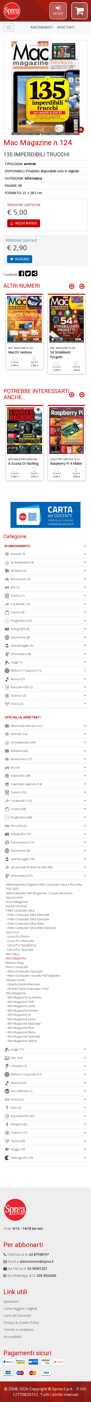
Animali (18, 554)
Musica (18, 679)
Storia (17, 704)
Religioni (19, 1124)
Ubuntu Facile (15, 980)
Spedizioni (11, 1301)
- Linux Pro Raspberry (21, 945)
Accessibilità (13, 1336)
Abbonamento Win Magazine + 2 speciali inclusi (39, 893)
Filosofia (19, 826)
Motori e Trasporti (26, 670)
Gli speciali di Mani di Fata (31, 867)
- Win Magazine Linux (21, 1019)
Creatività (20, 604)
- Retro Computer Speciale (24, 971)
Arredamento (22, 562)
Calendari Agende (26, 784)
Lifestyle (19, 1066)
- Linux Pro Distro (18, 936)
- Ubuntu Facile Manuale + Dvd (27, 988)
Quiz (16, 1107)
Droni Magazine (17, 902)
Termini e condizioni (19, 1329)
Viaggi (18, 1149)
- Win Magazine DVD (20, 1002)
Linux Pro (12, 932)
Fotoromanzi (22, 842)
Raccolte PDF (22, 687)
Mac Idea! (12, 954)
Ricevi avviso (26, 223)
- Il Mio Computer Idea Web (25, 923)
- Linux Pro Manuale (20, 941)
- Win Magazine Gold (20, 1006)
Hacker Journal (16, 906)
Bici (15, 587)
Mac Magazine (16, 958)
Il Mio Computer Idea (20, 910)
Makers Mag (14, 962)
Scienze (18, 695)
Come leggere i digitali (20, 1308)
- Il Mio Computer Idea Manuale (28, 915)
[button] (79, 13)
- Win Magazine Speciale (23, 1036)
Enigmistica (21, 620)
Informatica (33, 178)
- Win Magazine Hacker (22, 1010)
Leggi (16, 662)
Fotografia (20, 629)
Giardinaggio (22, 645)
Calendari (20, 775)
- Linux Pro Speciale (19, 949)
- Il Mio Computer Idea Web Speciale (31, 928)
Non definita (21, 1091)
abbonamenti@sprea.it (37, 1261)
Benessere (20, 579)
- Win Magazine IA (18, 1014)
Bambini (18, 570)
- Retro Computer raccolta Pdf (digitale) (33, 975)
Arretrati (65, 27)
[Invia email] (34, 274)
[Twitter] (28, 274)
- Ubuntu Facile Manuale (23, 984)
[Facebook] (21, 274)
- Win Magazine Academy (23, 997)
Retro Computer (17, 967)
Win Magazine (16, 993)
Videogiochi (22, 1157)
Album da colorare (26, 726)
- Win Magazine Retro (21, 1032)
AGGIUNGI (21, 259)
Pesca (17, 1099)
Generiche (20, 637)
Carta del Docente (17, 1315)
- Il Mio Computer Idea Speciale (27, 919)
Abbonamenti (41, 27)
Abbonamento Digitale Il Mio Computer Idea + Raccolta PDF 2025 (44, 886)
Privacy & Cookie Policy (21, 1322)
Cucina (17, 612)
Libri (16, 1058)
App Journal (14, 897)
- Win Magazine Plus (20, 1028)
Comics (18, 595)
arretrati (30, 164)
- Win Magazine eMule (21, 1041)
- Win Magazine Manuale (23, 1023)
